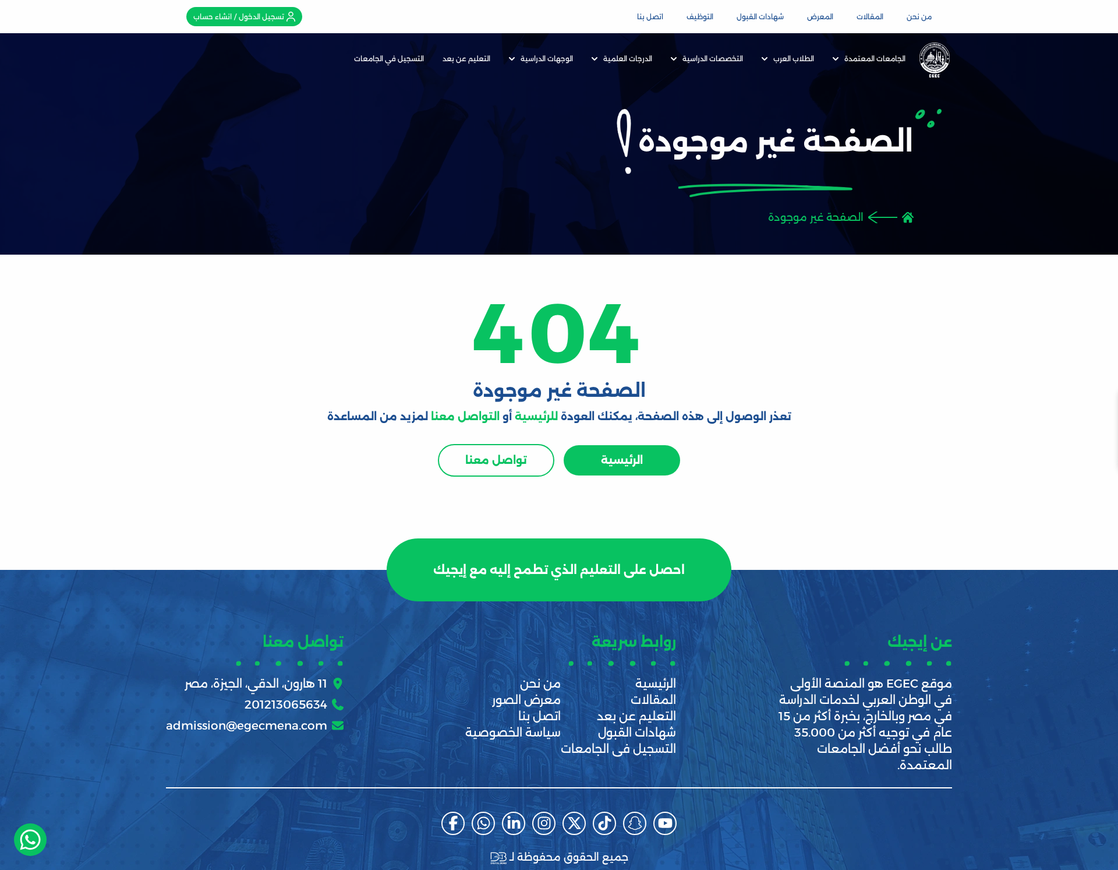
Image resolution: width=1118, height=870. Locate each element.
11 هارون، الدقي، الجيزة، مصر (256, 684)
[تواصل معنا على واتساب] (30, 839)
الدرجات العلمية (627, 58)
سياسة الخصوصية (513, 732)
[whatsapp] (483, 823)
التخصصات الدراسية (712, 58)
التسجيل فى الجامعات (618, 749)
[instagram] (544, 823)
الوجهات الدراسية (547, 58)
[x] (574, 823)
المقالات (870, 16)
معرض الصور (526, 700)
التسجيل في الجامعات (389, 58)
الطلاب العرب (793, 58)
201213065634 (286, 705)
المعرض (820, 16)
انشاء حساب (212, 16)
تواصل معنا (496, 460)
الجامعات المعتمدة (874, 58)
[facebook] (453, 823)
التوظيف (700, 16)
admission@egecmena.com (246, 725)
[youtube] (665, 823)
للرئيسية (536, 416)
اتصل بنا (650, 16)
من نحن (919, 16)
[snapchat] (634, 823)
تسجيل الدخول (261, 16)
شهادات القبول (760, 16)
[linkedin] (513, 823)
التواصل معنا (465, 416)
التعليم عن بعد (466, 58)
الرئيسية (622, 460)
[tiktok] (604, 823)
